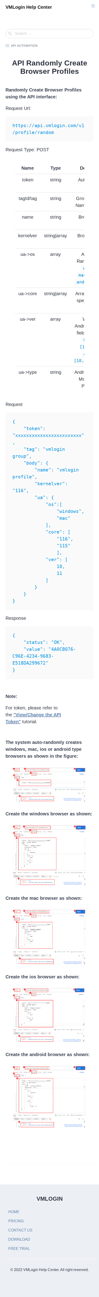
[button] (93, 6)
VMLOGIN (50, 1199)
